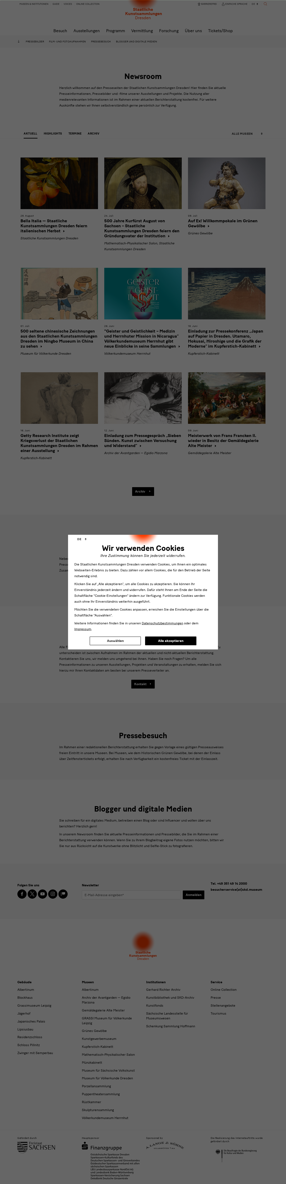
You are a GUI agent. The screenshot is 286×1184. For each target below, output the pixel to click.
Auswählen (115, 641)
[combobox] (81, 539)
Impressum (82, 629)
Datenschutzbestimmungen (162, 623)
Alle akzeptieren (170, 641)
